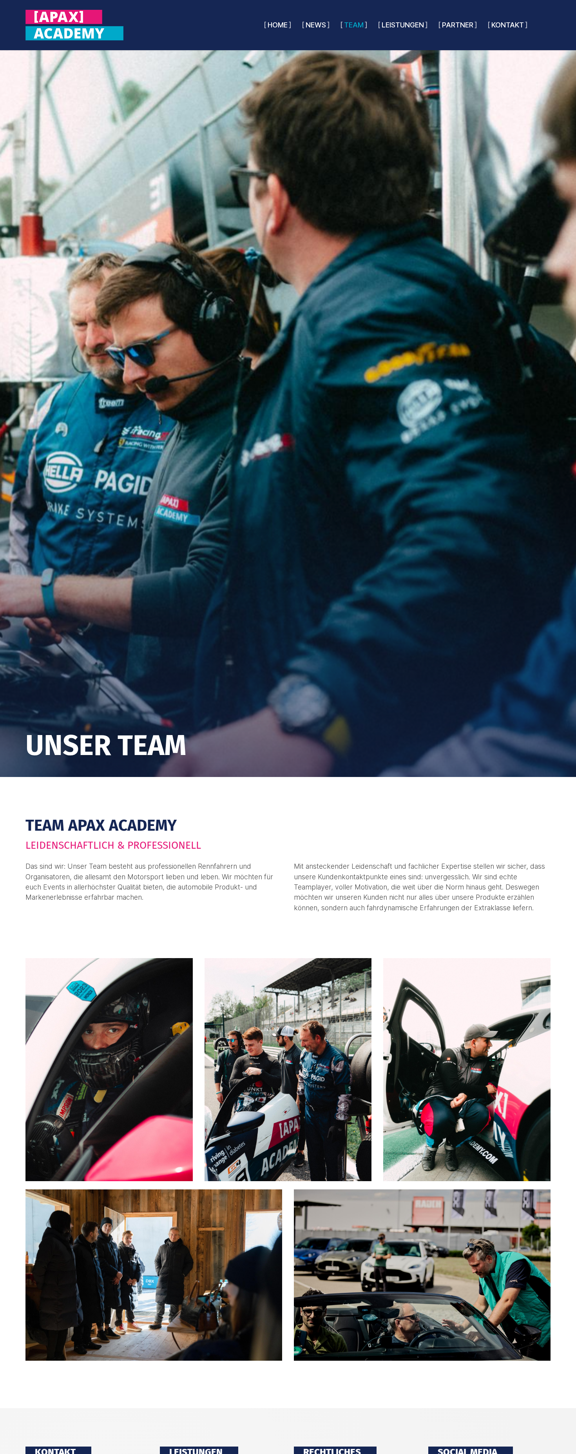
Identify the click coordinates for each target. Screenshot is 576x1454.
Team (354, 25)
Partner (457, 25)
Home (278, 25)
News (316, 25)
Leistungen (403, 25)
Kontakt (507, 25)
